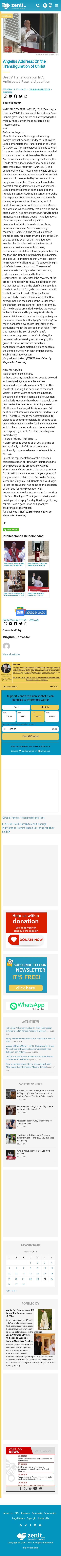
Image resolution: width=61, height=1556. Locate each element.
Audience (25, 1513)
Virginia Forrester (40, 89)
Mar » (14, 1291)
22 (30, 1279)
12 (9, 1273)
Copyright (31, 1518)
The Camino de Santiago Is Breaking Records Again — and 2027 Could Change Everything (35, 1138)
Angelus (6, 16)
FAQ (16, 1513)
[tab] (18, 1450)
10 (45, 1268)
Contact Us (43, 1518)
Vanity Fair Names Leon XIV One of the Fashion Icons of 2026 (20, 1313)
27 (16, 1284)
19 (9, 1279)
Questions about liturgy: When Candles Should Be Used (34, 1122)
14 (23, 1273)
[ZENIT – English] (17, 5)
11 (52, 1268)
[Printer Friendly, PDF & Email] (11, 529)
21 (23, 1279)
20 (16, 1279)
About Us (7, 1513)
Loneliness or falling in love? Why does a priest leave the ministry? (35, 1107)
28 (23, 1284)
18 (52, 1273)
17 (45, 1273)
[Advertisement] (30, 793)
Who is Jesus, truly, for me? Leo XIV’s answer (33, 1152)
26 (9, 1284)
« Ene (8, 1291)
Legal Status (18, 1518)
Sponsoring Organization (44, 1513)
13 (16, 1273)
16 (37, 1273)
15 (30, 1273)
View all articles (11, 654)
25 (52, 1279)
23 (37, 1279)
